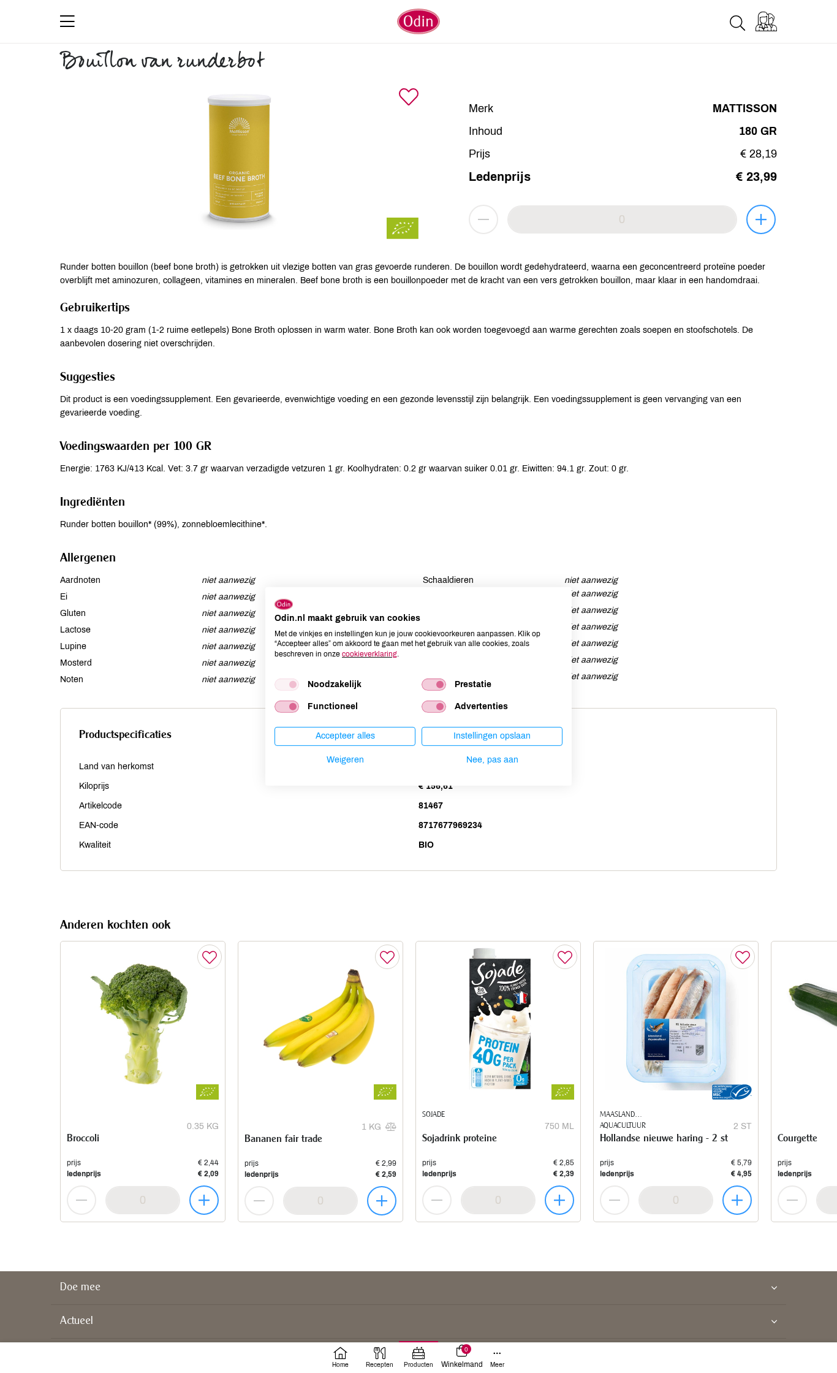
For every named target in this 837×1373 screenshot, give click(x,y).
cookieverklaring (369, 654)
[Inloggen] (766, 21)
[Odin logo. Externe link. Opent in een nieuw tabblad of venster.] (284, 604)
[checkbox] (287, 685)
